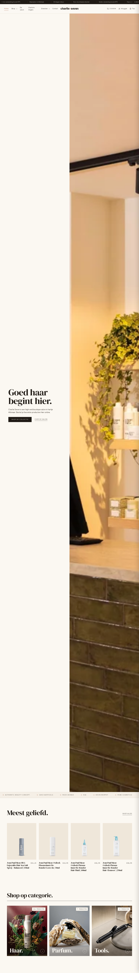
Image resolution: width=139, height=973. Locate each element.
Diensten (44, 9)
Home (6, 9)
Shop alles (127, 813)
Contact (55, 9)
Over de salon (41, 419)
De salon (22, 9)
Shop (13, 9)
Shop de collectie (20, 419)
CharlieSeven (69, 8)
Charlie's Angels (31, 9)
